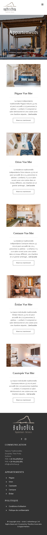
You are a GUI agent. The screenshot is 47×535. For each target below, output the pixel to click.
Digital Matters (24, 526)
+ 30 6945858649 (16, 459)
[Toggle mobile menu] (42, 4)
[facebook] (21, 439)
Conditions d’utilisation (17, 506)
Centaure (12, 490)
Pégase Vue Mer (23, 76)
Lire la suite (32, 114)
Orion (11, 482)
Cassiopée (13, 486)
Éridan (11, 494)
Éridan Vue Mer (23, 287)
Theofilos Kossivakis (34, 524)
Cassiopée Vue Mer (23, 355)
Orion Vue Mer (23, 144)
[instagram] (25, 439)
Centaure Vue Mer (23, 215)
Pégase (11, 478)
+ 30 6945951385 (16, 461)
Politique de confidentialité (19, 510)
